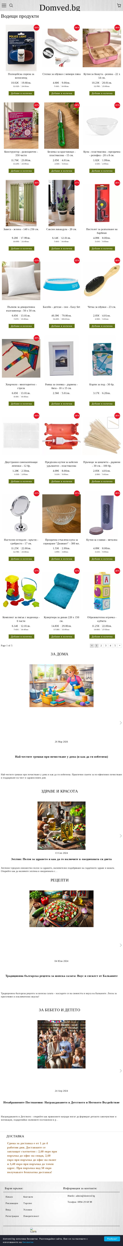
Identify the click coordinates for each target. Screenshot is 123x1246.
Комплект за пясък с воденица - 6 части (21, 619)
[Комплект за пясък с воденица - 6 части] (21, 591)
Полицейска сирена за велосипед (21, 76)
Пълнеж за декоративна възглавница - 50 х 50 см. (21, 309)
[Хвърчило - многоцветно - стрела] (21, 358)
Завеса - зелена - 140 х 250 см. (21, 229)
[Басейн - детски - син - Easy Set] (61, 281)
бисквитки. (28, 1242)
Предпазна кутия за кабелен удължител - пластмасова (61, 464)
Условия (27, 1210)
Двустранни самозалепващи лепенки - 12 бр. (21, 464)
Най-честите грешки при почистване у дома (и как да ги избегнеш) (61, 756)
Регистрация (12, 1216)
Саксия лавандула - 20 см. (61, 229)
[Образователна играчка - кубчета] (102, 591)
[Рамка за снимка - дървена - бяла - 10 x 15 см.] (61, 358)
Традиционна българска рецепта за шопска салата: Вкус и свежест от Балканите (61, 975)
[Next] (120, 722)
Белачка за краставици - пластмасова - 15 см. (62, 153)
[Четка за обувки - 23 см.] (102, 281)
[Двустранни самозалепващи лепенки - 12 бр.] (21, 436)
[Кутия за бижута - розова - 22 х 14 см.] (102, 48)
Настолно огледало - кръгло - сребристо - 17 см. (21, 541)
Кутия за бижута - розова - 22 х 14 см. (102, 76)
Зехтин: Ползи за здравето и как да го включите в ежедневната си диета (61, 859)
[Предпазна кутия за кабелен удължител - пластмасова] (61, 436)
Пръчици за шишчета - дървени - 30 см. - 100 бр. (101, 464)
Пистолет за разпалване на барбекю (102, 231)
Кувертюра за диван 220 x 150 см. (61, 619)
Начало (9, 1197)
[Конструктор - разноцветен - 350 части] (21, 125)
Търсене (27, 1203)
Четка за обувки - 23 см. (102, 307)
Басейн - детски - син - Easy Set (61, 307)
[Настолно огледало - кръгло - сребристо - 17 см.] (21, 513)
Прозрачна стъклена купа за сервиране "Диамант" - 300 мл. (61, 541)
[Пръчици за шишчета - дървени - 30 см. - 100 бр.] (102, 436)
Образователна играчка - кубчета (101, 619)
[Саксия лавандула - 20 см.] (61, 203)
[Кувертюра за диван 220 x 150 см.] (61, 591)
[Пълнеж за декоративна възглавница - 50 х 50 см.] (21, 281)
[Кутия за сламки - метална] (102, 513)
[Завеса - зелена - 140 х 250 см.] (21, 203)
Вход (8, 1210)
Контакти (28, 1197)
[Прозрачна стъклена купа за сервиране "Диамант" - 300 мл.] (61, 513)
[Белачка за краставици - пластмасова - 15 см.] (61, 125)
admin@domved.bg (85, 1196)
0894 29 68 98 (85, 1202)
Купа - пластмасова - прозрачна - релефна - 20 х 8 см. (101, 153)
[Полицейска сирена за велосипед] (21, 48)
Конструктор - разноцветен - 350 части (21, 153)
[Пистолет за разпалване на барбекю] (102, 203)
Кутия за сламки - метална (101, 539)
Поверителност (31, 1216)
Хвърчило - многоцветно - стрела (21, 386)
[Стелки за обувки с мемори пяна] (61, 48)
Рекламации (12, 1203)
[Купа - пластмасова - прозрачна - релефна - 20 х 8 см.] (102, 125)
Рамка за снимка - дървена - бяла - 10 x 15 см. (61, 386)
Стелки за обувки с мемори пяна (61, 74)
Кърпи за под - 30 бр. (101, 384)
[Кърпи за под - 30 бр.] (102, 358)
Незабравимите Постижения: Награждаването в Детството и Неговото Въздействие (61, 1102)
